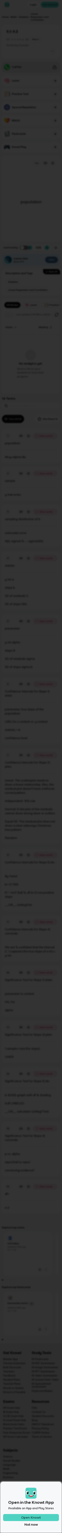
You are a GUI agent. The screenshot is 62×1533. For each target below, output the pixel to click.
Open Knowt (31, 1517)
